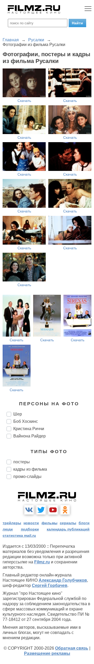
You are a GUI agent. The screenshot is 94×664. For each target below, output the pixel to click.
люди (8, 529)
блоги (84, 523)
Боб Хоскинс (25, 421)
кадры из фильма (30, 469)
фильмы (49, 523)
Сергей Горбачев (49, 585)
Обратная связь (71, 648)
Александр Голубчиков (63, 580)
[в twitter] (41, 510)
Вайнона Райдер (29, 436)
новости (31, 523)
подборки (30, 529)
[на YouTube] (53, 510)
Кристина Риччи (28, 428)
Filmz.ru (42, 562)
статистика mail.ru (19, 535)
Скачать (24, 101)
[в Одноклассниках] (65, 510)
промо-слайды (27, 476)
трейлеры (12, 523)
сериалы (68, 523)
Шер (17, 414)
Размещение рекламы (47, 653)
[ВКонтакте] (29, 510)
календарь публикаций (68, 529)
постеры (21, 462)
